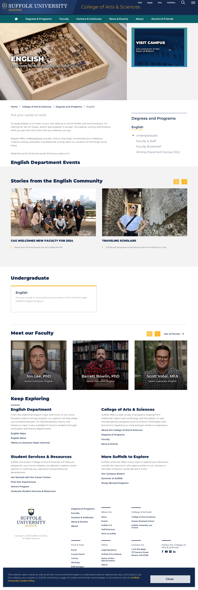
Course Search (78, 554)
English (137, 127)
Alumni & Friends (162, 18)
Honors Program (20, 486)
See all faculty (172, 333)
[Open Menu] (193, 2)
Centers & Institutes (88, 18)
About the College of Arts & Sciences (121, 430)
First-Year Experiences (23, 482)
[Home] (16, 19)
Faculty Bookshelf (148, 146)
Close (170, 579)
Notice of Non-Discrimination (108, 559)
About (140, 18)
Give (160, 2)
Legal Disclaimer (109, 550)
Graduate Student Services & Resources (33, 491)
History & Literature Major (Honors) (30, 442)
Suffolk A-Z (106, 525)
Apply (150, 2)
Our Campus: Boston (113, 473)
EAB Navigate (77, 566)
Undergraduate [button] (146, 135)
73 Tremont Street (139, 552)
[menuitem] (16, 19)
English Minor (18, 438)
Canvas (74, 558)
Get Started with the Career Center (31, 477)
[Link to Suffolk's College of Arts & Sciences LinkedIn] (174, 551)
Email (73, 550)
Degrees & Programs (39, 18)
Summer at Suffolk (112, 478)
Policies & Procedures (111, 554)
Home (14, 106)
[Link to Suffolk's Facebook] (162, 551)
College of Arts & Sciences (36, 106)
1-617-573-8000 (138, 549)
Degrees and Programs (69, 106)
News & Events (118, 18)
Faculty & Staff (146, 141)
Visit (140, 2)
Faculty (64, 18)
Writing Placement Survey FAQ (157, 152)
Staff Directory (108, 529)
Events (104, 521)
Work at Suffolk (108, 533)
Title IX (104, 565)
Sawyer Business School (142, 521)
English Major (18, 433)
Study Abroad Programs (115, 483)
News (104, 517)
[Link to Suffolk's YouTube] (166, 551)
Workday (75, 562)
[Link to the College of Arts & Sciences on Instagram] (170, 551)
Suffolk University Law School (141, 526)
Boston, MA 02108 (139, 555)
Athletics (171, 2)
